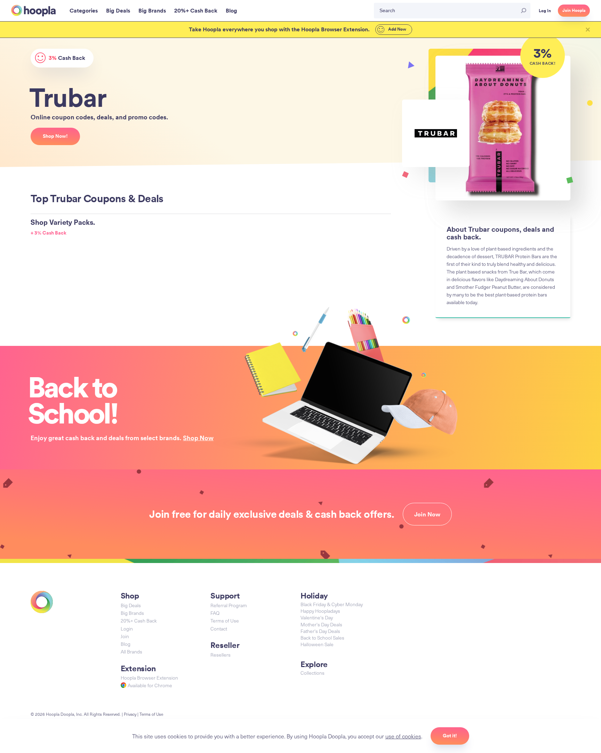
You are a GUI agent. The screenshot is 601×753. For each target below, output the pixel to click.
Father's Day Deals (320, 631)
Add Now (396, 29)
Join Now (427, 514)
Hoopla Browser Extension (149, 677)
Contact (218, 628)
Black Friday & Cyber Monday (331, 604)
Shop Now (198, 438)
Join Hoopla (573, 10)
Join (125, 636)
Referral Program (228, 605)
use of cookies (403, 736)
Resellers (220, 654)
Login (127, 628)
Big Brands (132, 613)
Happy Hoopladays (320, 611)
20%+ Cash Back (139, 620)
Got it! (450, 735)
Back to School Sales (322, 637)
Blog (125, 644)
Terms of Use (224, 620)
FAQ (214, 613)
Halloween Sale (317, 644)
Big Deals (131, 605)
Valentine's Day (316, 617)
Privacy (130, 714)
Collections (312, 672)
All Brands (131, 651)
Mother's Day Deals (321, 624)
